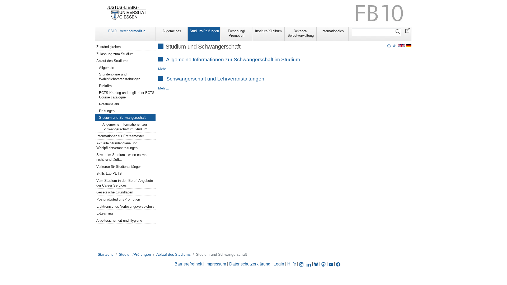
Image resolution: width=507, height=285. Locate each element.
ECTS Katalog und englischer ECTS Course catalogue (126, 95)
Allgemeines (171, 31)
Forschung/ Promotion (236, 33)
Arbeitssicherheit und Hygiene (119, 220)
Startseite (106, 254)
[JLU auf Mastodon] (324, 264)
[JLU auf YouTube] (331, 264)
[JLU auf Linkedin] (309, 264)
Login (279, 264)
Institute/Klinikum (268, 31)
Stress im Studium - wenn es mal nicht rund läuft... (121, 157)
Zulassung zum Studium (115, 54)
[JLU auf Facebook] (338, 264)
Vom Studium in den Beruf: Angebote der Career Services (124, 183)
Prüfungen (107, 111)
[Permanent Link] (395, 45)
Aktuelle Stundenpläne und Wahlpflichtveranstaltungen (117, 145)
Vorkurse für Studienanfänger (118, 167)
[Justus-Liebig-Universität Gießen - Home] (126, 13)
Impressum (215, 264)
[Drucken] (389, 45)
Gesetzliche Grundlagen (114, 192)
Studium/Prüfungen (204, 31)
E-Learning (104, 213)
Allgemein (106, 68)
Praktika (105, 86)
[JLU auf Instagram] (301, 264)
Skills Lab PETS (109, 173)
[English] (401, 46)
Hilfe (291, 264)
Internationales (332, 31)
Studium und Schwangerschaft (122, 118)
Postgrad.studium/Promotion (118, 199)
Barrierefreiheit (188, 264)
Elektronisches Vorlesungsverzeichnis (125, 206)
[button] (407, 30)
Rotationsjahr (109, 104)
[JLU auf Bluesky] (316, 264)
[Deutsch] (408, 46)
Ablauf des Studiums (112, 61)
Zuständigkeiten (108, 47)
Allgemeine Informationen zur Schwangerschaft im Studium (233, 59)
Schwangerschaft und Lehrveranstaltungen (215, 79)
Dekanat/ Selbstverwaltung (301, 33)
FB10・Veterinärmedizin (126, 31)
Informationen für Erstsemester (120, 136)
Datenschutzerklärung (249, 264)
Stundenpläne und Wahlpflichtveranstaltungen (119, 76)
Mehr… (163, 69)
